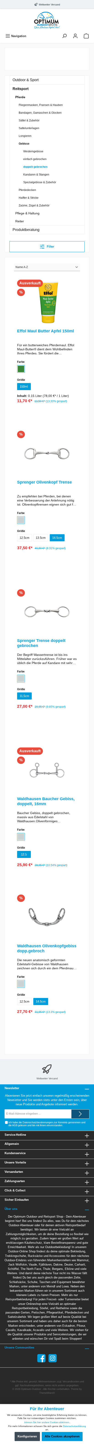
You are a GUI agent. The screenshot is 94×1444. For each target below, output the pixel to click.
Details (47, 413)
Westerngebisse (33, 151)
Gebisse (24, 143)
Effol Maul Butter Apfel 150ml (45, 331)
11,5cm (24, 696)
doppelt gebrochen (35, 166)
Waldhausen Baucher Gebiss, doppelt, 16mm (46, 801)
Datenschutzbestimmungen (38, 1122)
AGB (14, 1125)
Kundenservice (15, 1153)
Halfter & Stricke (29, 197)
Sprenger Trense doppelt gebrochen (41, 643)
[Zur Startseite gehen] (47, 20)
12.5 (24, 854)
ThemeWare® (47, 1392)
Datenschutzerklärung (74, 1426)
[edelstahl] (21, 520)
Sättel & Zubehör (29, 120)
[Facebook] (41, 1358)
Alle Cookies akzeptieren (62, 1436)
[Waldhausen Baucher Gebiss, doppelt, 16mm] (47, 770)
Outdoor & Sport (26, 80)
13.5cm (41, 537)
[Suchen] (64, 36)
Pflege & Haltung (27, 213)
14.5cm (57, 537)
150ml (24, 386)
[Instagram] (52, 1358)
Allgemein (12, 1144)
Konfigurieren (27, 1436)
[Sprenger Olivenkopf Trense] (47, 453)
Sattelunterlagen (29, 128)
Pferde (20, 97)
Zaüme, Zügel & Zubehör (34, 205)
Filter (50, 246)
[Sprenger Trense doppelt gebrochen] (47, 612)
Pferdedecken (27, 190)
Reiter (19, 221)
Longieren (25, 136)
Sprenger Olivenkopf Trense (44, 482)
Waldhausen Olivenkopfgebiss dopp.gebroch (46, 948)
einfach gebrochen (35, 159)
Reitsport (21, 89)
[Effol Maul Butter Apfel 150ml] (47, 302)
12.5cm (24, 537)
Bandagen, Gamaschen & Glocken (40, 112)
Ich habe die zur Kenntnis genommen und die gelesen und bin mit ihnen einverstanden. (46, 1124)
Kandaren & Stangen (36, 174)
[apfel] (21, 369)
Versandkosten (71, 1381)
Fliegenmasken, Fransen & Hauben (41, 105)
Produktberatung (26, 230)
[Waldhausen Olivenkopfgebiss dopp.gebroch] (47, 917)
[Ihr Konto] (75, 36)
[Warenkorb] (86, 36)
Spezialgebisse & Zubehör (39, 182)
